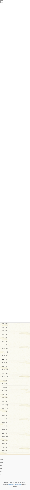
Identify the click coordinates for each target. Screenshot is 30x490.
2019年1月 (4, 433)
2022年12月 (5, 324)
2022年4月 (4, 341)
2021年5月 (4, 359)
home (1, 456)
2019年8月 (4, 415)
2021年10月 (5, 352)
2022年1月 (4, 345)
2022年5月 (4, 338)
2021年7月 (4, 355)
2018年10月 (5, 440)
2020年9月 (4, 380)
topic (1, 471)
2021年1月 (4, 366)
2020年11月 (5, 373)
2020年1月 (4, 401)
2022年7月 (4, 331)
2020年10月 (5, 376)
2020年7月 (4, 387)
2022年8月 (4, 327)
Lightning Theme (17, 484)
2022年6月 (4, 334)
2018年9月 (4, 443)
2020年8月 (4, 383)
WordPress (10, 484)
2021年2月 (4, 362)
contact (1, 477)
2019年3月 (4, 429)
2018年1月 (4, 450)
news (1, 468)
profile (1, 462)
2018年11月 (5, 436)
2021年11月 (5, 348)
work (1, 465)
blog (1, 474)
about (1, 459)
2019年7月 (4, 419)
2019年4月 (4, 426)
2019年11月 (5, 405)
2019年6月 (4, 422)
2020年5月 (4, 390)
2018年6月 (4, 447)
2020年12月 (5, 369)
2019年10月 (5, 408)
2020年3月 (4, 398)
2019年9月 (4, 412)
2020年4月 (4, 394)
